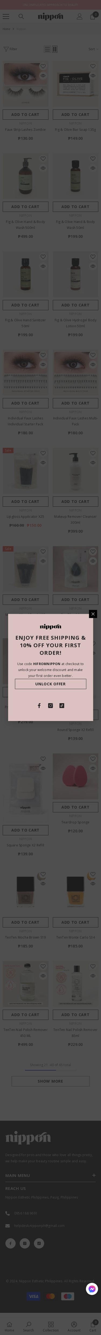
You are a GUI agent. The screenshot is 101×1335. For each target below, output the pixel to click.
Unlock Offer (50, 683)
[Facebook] (39, 705)
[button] (92, 1289)
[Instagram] (50, 705)
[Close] (93, 614)
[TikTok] (62, 705)
